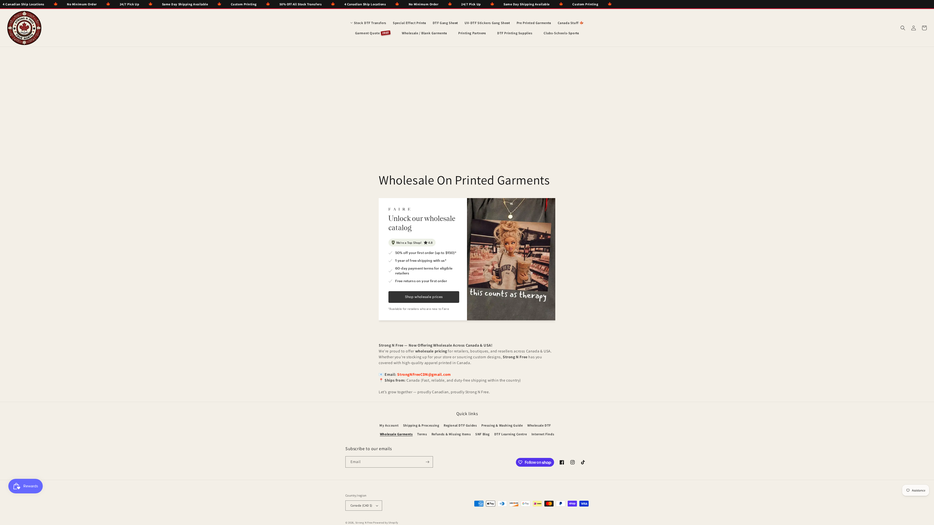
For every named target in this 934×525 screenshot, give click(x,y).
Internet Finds (542, 434)
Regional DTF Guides (460, 425)
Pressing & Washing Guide (502, 425)
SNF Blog (482, 434)
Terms (422, 434)
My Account (388, 425)
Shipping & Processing (421, 425)
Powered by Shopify (385, 522)
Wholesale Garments (396, 434)
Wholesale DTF (539, 425)
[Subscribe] (427, 462)
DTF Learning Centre (510, 434)
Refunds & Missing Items (451, 434)
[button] (368, 23)
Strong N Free (364, 522)
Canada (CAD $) (361, 505)
